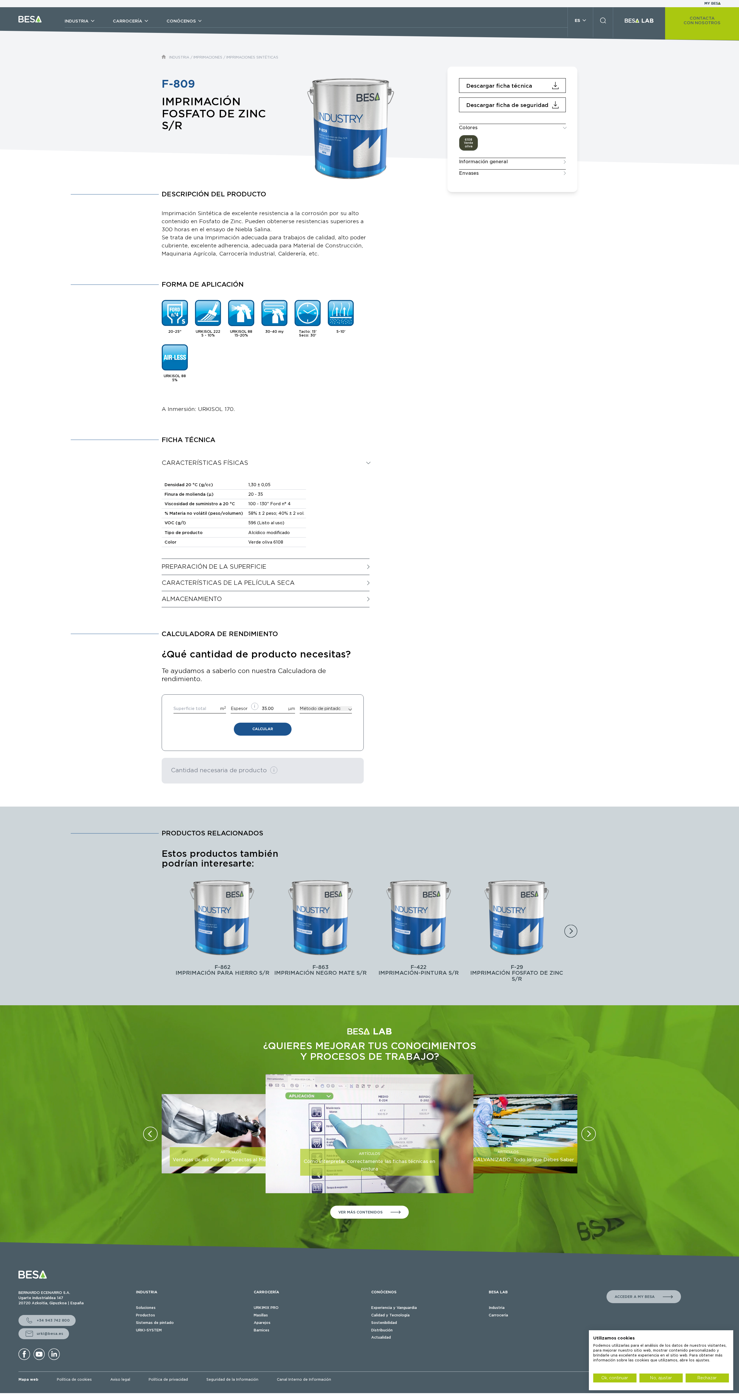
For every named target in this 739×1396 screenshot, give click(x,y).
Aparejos (262, 1322)
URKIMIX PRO (266, 1307)
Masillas (261, 1315)
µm (291, 708)
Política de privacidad (168, 1379)
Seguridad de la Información (232, 1379)
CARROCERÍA (266, 1292)
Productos (145, 1315)
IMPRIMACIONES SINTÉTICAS (252, 57)
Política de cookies (74, 1379)
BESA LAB (498, 1292)
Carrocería (498, 1315)
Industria (497, 1307)
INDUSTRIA (179, 57)
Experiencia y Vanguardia (394, 1307)
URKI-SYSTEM (149, 1330)
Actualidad (381, 1337)
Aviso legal (120, 1379)
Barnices (261, 1330)
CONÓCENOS (383, 1292)
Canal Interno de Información (304, 1379)
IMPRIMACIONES (207, 57)
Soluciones (146, 1307)
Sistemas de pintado (155, 1322)
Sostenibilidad (384, 1322)
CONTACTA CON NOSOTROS (702, 20)
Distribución (382, 1330)
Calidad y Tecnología (390, 1315)
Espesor (239, 708)
